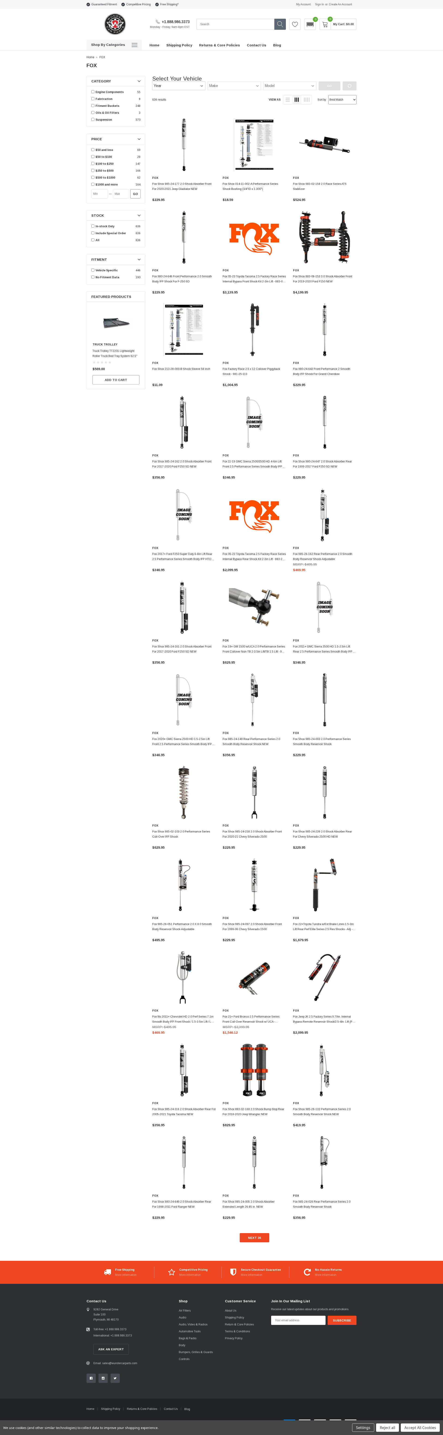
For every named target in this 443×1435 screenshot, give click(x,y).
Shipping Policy (234, 1317)
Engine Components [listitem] (110, 92)
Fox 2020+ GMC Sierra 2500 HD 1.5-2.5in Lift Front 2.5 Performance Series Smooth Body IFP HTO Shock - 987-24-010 (182, 744)
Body (182, 1345)
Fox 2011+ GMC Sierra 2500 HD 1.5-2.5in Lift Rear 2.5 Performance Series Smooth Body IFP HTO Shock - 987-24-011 (322, 651)
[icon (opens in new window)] (91, 1378)
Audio (182, 1317)
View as (275, 99)
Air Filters (185, 1310)
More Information (126, 1274)
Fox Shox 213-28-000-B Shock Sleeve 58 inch (181, 369)
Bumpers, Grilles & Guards (196, 1352)
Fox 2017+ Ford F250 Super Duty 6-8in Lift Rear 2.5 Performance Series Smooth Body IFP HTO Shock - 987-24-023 (182, 559)
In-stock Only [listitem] (105, 226)
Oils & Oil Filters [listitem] (107, 112)
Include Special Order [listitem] (111, 233)
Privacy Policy (233, 1338)
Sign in (319, 4)
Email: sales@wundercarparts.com (115, 1363)
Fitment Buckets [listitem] (107, 106)
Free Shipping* (169, 4)
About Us (230, 1310)
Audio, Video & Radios (193, 1324)
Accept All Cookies (420, 1427)
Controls (184, 1359)
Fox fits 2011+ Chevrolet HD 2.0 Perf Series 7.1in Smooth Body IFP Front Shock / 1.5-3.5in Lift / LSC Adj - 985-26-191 (183, 1021)
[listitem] (116, 150)
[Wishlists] (295, 24)
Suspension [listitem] (104, 119)
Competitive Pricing (138, 4)
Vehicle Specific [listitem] (107, 270)
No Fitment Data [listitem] (107, 277)
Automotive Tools (190, 1331)
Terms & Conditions (237, 1331)
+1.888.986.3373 (175, 22)
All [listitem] (97, 240)
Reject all (387, 1427)
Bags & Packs (187, 1338)
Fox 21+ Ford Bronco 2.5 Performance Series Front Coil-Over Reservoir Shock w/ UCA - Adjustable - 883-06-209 (251, 1021)
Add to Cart (116, 380)
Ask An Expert (111, 1349)
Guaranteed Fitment (104, 4)
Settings (363, 1427)
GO (135, 194)
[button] (310, 24)
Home (90, 57)
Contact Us (171, 1409)
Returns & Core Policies (142, 1409)
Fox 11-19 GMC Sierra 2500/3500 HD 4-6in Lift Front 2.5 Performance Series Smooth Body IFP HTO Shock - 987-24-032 (252, 466)
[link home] (115, 24)
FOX (102, 57)
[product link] (184, 145)
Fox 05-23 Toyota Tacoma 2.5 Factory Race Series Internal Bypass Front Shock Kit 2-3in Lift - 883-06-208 (254, 281)
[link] (115, 323)
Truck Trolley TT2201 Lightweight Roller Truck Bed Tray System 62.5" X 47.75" (115, 356)
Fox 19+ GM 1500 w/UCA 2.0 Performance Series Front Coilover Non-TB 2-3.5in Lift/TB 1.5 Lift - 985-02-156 (254, 651)
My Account (303, 4)
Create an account (340, 4)
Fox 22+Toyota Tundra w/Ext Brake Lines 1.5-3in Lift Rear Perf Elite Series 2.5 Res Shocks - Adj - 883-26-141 (323, 929)
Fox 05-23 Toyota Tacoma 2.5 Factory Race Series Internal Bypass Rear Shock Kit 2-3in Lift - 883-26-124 (254, 559)
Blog (187, 1409)
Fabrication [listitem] (104, 99)
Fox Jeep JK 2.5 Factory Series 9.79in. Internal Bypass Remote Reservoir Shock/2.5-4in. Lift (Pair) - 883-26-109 (324, 1021)
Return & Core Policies (239, 1324)
